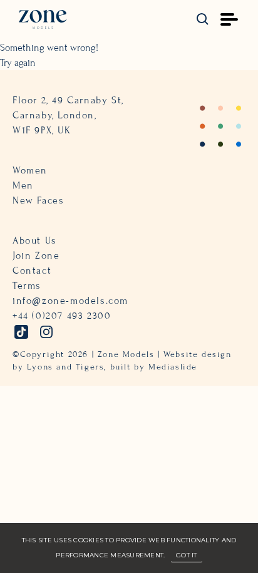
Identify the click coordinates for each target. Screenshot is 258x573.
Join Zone (36, 255)
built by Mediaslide (153, 367)
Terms (27, 285)
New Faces (38, 200)
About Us (35, 240)
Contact (32, 270)
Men (23, 185)
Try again (18, 62)
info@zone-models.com (70, 300)
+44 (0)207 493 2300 (62, 315)
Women (30, 170)
